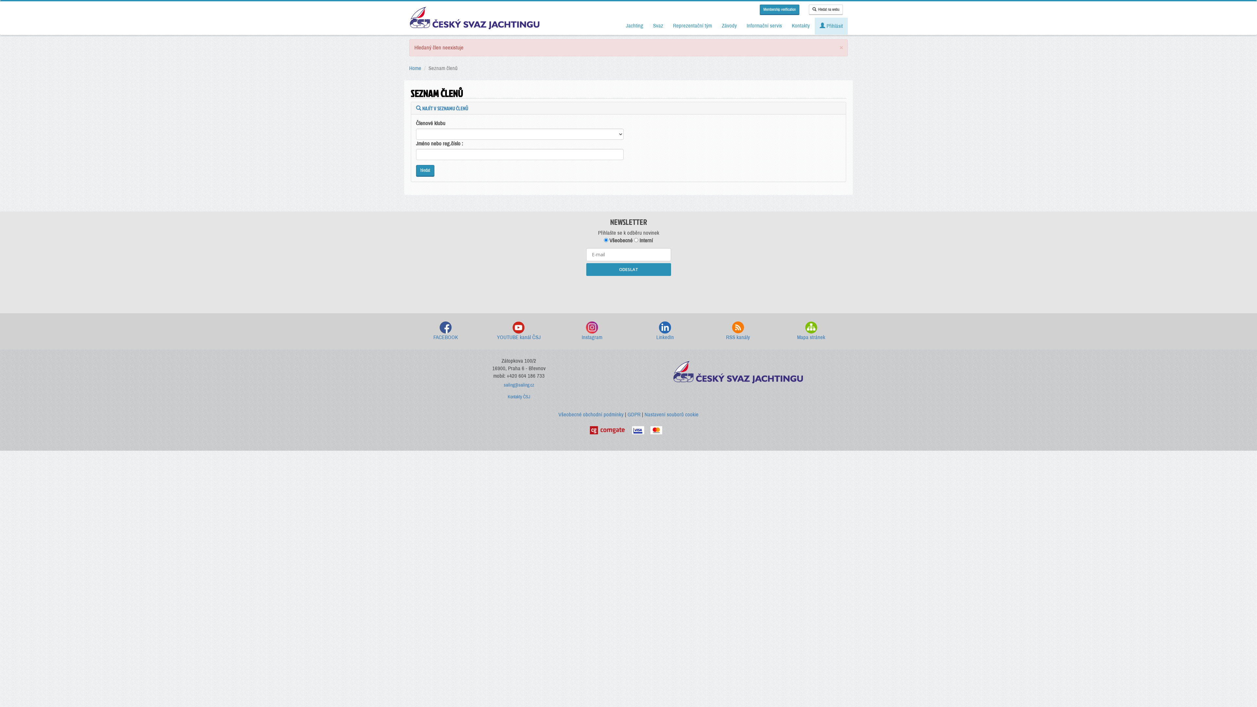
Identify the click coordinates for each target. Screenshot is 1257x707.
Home (415, 68)
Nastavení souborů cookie (672, 414)
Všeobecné (620, 240)
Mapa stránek (811, 337)
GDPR (634, 414)
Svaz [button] (658, 25)
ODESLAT (628, 269)
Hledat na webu (828, 9)
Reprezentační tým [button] (692, 25)
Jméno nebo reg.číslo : (439, 143)
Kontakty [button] (801, 25)
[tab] (628, 108)
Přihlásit (834, 26)
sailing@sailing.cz (519, 385)
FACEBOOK (445, 337)
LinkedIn (665, 337)
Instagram (592, 337)
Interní (645, 240)
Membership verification (779, 9)
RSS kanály (738, 337)
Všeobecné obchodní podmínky (591, 414)
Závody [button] (729, 25)
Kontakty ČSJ (519, 396)
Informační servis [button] (764, 25)
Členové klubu (431, 123)
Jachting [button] (634, 25)
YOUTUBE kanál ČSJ (519, 337)
